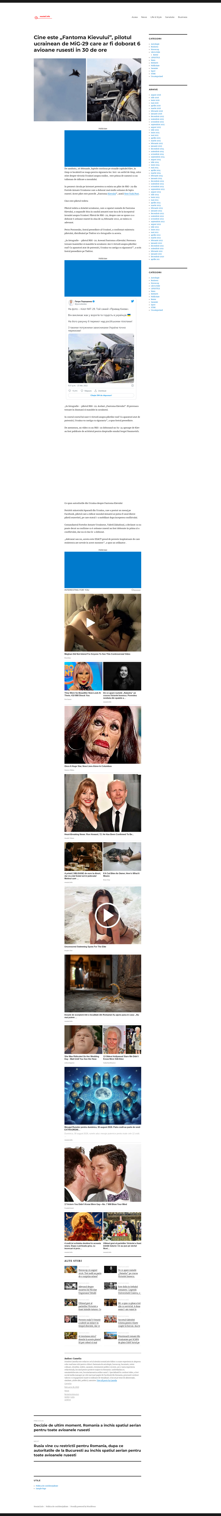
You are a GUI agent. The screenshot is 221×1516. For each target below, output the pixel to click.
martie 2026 (156, 108)
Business (182, 17)
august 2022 (156, 224)
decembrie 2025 (157, 116)
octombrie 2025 (157, 122)
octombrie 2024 (157, 154)
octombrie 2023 (157, 186)
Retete (155, 55)
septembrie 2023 (157, 189)
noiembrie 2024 (157, 151)
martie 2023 (156, 205)
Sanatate (169, 17)
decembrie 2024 (157, 149)
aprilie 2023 (155, 203)
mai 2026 (155, 103)
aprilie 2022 (156, 235)
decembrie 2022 (157, 213)
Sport (153, 71)
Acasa (135, 17)
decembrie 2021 (157, 246)
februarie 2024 (157, 176)
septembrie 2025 (158, 124)
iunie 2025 (155, 133)
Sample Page (41, 1489)
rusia (72, 1397)
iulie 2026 (155, 98)
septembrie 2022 (158, 222)
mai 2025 (154, 135)
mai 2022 (154, 232)
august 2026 (156, 95)
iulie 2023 (155, 195)
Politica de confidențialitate (47, 1486)
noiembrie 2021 (157, 248)
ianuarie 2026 (156, 114)
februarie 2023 (157, 208)
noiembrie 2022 (157, 216)
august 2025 (156, 127)
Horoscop (155, 49)
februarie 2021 (157, 251)
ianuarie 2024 (156, 178)
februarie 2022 (157, 240)
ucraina (67, 1400)
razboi (67, 1397)
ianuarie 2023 (156, 211)
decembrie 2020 (157, 257)
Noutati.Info (39, 1506)
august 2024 (156, 160)
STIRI (153, 74)
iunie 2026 (155, 100)
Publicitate (155, 66)
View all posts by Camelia (107, 1380)
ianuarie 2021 (156, 254)
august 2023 (156, 192)
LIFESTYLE (155, 57)
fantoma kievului (71, 1394)
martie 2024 (156, 173)
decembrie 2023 (157, 181)
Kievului (112, 193)
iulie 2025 (155, 130)
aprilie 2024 (156, 170)
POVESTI (154, 63)
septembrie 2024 (158, 157)
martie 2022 (156, 238)
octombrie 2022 (157, 219)
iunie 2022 (155, 230)
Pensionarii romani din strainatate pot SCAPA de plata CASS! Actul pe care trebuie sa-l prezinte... (129, 1342)
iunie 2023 (155, 197)
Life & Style (156, 17)
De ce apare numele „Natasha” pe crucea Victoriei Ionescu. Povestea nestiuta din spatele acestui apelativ (129, 1276)
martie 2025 (156, 141)
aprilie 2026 (156, 106)
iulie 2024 (155, 162)
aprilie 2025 (156, 138)
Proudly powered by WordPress (83, 1506)
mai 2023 (154, 200)
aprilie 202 (155, 259)
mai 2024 (154, 168)
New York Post (131, 193)
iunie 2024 (155, 165)
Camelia (67, 1383)
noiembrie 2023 (157, 184)
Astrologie (155, 44)
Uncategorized (157, 76)
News (144, 17)
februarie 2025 (157, 143)
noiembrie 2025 (157, 119)
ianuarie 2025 (156, 146)
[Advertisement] (103, 148)
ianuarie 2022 (156, 243)
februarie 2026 (157, 111)
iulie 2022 (155, 227)
